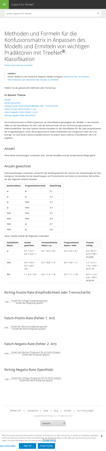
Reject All (27, 446)
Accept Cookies (46, 446)
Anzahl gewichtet (12, 102)
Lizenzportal (32, 410)
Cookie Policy (49, 440)
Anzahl (7, 99)
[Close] (102, 436)
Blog (56, 410)
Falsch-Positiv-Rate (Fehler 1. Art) (20, 109)
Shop (46, 410)
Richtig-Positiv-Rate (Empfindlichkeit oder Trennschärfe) (31, 105)
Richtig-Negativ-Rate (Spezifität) (19, 115)
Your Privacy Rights (8, 446)
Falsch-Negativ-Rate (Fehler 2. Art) (20, 112)
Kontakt (67, 410)
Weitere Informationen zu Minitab (18, 65)
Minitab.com (15, 410)
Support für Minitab (22, 4)
